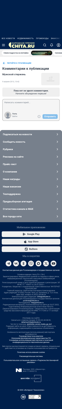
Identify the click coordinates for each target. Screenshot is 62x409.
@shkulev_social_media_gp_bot (39, 324)
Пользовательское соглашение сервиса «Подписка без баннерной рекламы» (31, 361)
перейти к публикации (19, 63)
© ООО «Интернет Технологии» (31, 390)
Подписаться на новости (17, 134)
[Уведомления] (51, 45)
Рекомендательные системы (31, 356)
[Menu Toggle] (3, 45)
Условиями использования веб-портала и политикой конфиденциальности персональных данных (31, 341)
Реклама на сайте (13, 156)
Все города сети (12, 216)
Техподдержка (11, 194)
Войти (14, 116)
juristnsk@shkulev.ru (31, 301)
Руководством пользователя (31, 336)
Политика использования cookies (31, 352)
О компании (10, 171)
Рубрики (8, 149)
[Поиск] (44, 45)
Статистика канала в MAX (18, 209)
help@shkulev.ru (37, 303)
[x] (46, 263)
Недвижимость (25, 38)
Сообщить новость (14, 141)
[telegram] (8, 263)
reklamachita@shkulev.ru (31, 322)
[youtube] (53, 263)
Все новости (8, 38)
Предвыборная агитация (17, 201)
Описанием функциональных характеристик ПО (31, 338)
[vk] (16, 263)
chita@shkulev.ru (43, 297)
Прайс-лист (10, 164)
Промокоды (42, 38)
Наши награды (11, 179)
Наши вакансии (12, 186)
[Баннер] (41, 53)
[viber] (31, 263)
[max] (38, 263)
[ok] (23, 263)
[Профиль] (58, 45)
